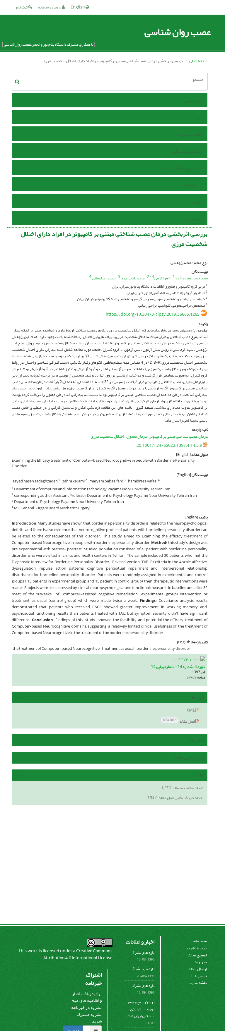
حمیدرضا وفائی (104, 278)
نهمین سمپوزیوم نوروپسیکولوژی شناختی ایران (141, 1009)
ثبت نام (22, 7)
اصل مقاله (179, 721)
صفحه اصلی (198, 61)
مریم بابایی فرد (132, 278)
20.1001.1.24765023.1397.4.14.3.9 (169, 445)
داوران (197, 202)
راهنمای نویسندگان (187, 151)
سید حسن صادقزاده (191, 278)
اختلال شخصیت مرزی (107, 436)
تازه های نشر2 (143, 969)
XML (191, 710)
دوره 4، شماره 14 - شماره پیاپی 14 (178, 667)
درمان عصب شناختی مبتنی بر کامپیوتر (178, 436)
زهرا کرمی (162, 278)
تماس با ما (194, 219)
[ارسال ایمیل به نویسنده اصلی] (152, 276)
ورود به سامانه (50, 7)
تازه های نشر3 (143, 985)
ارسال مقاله (193, 185)
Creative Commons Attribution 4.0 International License (77, 954)
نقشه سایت (198, 983)
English (78, 7)
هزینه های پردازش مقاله (183, 168)
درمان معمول (136, 436)
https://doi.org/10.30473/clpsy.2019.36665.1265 (153, 314)
